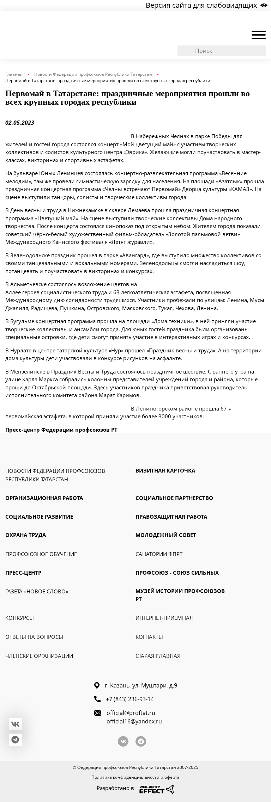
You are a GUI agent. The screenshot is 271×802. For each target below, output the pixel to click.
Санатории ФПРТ (159, 553)
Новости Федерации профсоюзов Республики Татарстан (93, 74)
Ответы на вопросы (34, 636)
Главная (14, 74)
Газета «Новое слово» (36, 591)
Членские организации (39, 655)
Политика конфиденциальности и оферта (135, 777)
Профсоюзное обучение (41, 553)
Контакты (149, 636)
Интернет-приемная (164, 617)
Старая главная (158, 655)
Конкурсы (19, 617)
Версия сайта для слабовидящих (201, 5)
